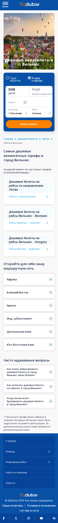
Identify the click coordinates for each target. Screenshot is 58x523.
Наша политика (13, 505)
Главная (8, 138)
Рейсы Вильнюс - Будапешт (24, 248)
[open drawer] (5, 3)
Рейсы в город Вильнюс (22, 196)
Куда (36, 89)
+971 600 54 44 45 (29, 510)
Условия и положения (41, 505)
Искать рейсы (29, 124)
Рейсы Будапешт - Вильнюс (24, 222)
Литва (45, 138)
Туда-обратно (15, 79)
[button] (29, 279)
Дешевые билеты (28, 138)
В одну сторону (37, 79)
